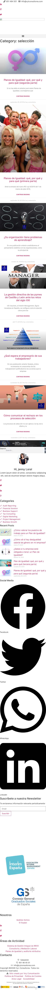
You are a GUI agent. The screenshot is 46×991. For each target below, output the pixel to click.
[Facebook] (23, 9)
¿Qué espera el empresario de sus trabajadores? (23, 357)
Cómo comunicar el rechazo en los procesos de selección (23, 417)
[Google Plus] (23, 495)
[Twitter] (23, 14)
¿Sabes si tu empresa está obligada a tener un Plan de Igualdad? (26, 552)
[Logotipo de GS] (23, 911)
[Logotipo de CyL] (22, 20)
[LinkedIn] (23, 4)
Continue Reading (23, 96)
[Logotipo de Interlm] (23, 877)
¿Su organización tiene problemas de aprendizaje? (23, 238)
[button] (23, 36)
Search (3, 449)
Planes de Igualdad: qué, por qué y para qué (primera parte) (23, 179)
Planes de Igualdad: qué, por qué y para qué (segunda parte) (23, 81)
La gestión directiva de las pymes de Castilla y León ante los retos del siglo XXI (23, 297)
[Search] (45, 450)
